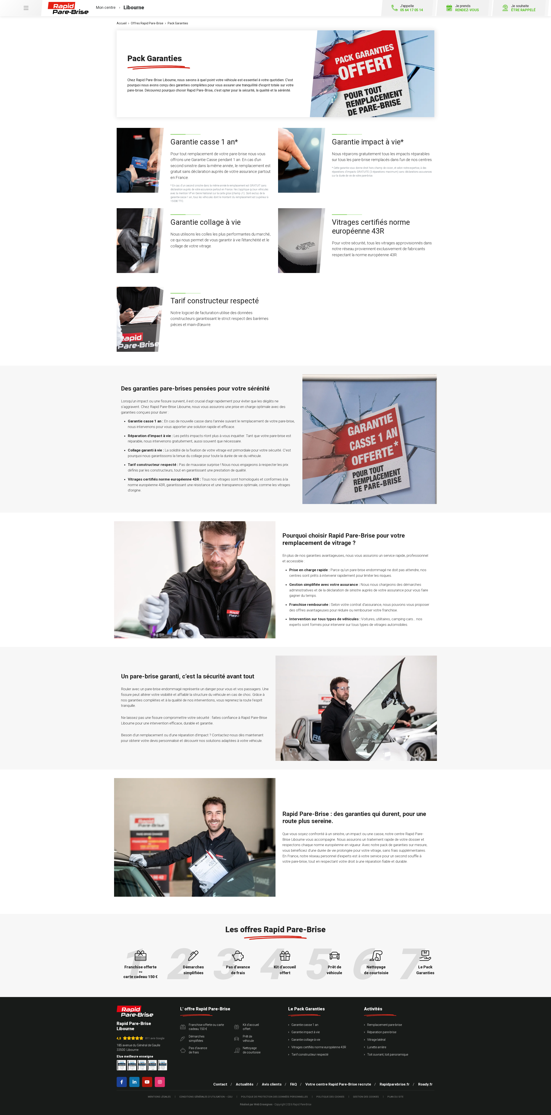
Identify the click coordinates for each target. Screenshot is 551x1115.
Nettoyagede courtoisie (251, 1050)
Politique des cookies (330, 1096)
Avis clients (272, 1084)
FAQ (293, 1084)
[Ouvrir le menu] (21, 8)
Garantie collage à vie (305, 1039)
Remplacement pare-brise (384, 1025)
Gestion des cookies (366, 1096)
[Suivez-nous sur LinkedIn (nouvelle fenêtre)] (135, 1082)
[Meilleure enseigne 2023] (162, 1065)
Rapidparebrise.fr (395, 1084)
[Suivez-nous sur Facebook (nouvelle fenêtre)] (122, 1082)
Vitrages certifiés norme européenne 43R (318, 1047)
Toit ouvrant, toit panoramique (387, 1054)
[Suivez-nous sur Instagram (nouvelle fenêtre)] (161, 1082)
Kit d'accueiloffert (251, 1027)
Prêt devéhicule (248, 1038)
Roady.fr (425, 1084)
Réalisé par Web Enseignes (256, 1104)
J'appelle (411, 8)
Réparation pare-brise (381, 1032)
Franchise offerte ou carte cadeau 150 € (206, 1027)
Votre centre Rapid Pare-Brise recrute (338, 1084)
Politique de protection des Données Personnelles (274, 1096)
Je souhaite (523, 8)
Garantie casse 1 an (304, 1025)
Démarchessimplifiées (196, 1038)
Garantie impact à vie (305, 1032)
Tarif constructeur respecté (309, 1054)
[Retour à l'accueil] (135, 1011)
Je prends (467, 8)
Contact (220, 1084)
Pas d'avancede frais (198, 1050)
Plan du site (395, 1096)
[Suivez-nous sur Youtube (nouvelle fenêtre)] (148, 1082)
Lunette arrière (376, 1047)
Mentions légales (159, 1096)
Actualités (244, 1084)
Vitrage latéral (376, 1039)
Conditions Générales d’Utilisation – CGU (205, 1096)
